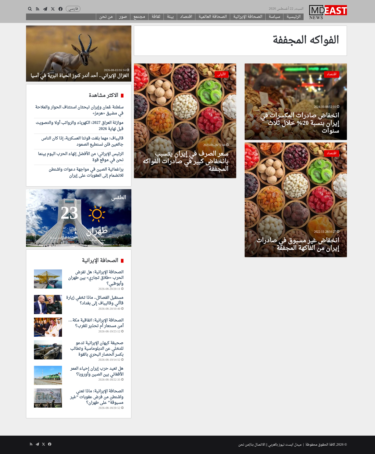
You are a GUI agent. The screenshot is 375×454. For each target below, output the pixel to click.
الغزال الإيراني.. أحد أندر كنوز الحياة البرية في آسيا (80, 75)
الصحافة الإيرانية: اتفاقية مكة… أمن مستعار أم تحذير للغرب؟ (95, 323)
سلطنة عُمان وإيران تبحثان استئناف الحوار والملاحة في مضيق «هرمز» (79, 110)
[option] (78, 53)
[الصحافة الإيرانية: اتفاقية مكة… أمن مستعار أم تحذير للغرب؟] (48, 327)
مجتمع (139, 17)
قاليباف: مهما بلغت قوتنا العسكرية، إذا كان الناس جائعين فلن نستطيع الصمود (82, 141)
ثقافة (156, 17)
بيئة (170, 17)
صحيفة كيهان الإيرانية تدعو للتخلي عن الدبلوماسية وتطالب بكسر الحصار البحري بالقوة (96, 348)
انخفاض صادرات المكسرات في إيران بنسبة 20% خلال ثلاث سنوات (299, 123)
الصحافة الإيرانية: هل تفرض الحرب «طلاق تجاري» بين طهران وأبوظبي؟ (95, 278)
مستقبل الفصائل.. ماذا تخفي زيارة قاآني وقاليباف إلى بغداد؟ (94, 300)
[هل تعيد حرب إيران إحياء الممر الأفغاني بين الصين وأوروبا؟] (48, 375)
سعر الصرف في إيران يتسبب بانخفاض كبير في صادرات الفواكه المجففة (186, 161)
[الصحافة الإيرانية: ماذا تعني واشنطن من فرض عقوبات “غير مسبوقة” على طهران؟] (48, 398)
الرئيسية (293, 17)
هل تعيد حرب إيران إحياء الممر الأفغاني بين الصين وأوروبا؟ (96, 371)
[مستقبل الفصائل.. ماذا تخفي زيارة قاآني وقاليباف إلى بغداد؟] (48, 304)
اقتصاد (186, 17)
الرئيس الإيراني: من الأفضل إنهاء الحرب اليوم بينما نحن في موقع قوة (80, 157)
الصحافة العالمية (212, 17)
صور (123, 17)
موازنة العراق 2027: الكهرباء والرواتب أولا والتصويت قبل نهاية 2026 (79, 126)
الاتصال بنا (258, 445)
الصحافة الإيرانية (247, 17)
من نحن (106, 17)
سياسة (274, 17)
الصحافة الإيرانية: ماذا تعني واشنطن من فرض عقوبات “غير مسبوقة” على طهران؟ (96, 397)
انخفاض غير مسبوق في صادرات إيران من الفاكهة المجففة (297, 244)
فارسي (73, 9)
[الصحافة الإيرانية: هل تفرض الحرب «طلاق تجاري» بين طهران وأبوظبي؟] (48, 279)
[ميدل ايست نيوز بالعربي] (328, 12)
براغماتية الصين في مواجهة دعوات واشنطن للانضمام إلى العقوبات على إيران (86, 172)
